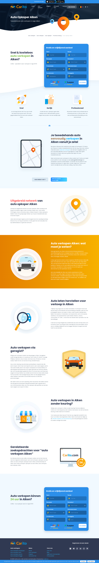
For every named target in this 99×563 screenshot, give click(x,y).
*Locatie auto (50, 73)
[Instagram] (70, 548)
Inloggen (71, 7)
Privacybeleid (50, 556)
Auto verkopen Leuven (16, 554)
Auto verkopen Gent (15, 552)
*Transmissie (49, 66)
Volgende (82, 82)
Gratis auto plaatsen (56, 179)
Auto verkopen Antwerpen (17, 550)
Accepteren (83, 561)
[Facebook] (77, 548)
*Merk (47, 52)
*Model (69, 52)
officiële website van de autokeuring (61, 418)
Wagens (48, 6)
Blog (48, 552)
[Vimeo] (87, 548)
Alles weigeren (91, 561)
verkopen (72, 138)
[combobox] (77, 62)
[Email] (83, 548)
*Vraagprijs (70, 73)
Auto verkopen (31, 35)
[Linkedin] (80, 548)
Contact (65, 6)
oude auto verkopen (64, 150)
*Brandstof (70, 59)
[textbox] (76, 62)
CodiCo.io (46, 559)
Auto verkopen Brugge (16, 556)
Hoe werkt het (32, 556)
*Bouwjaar (49, 59)
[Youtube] (73, 548)
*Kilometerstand (72, 66)
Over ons (49, 550)
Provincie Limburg (57, 35)
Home (33, 6)
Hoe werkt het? (40, 179)
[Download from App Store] (50, 1)
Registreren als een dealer (80, 543)
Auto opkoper (48, 35)
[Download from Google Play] (60, 1)
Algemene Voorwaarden (53, 554)
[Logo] (18, 6)
